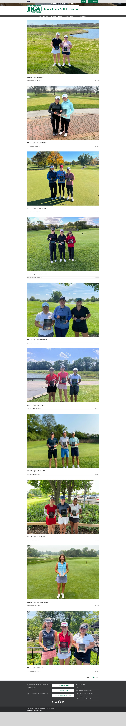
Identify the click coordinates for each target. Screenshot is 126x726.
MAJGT (40, 80)
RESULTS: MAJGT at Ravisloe (35, 667)
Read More (97, 80)
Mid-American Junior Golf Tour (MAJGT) (85, 693)
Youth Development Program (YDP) (84, 690)
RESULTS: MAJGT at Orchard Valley (36, 142)
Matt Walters (30, 80)
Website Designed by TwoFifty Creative (34, 710)
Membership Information (82, 696)
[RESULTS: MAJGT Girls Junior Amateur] (63, 572)
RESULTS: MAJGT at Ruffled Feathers (37, 339)
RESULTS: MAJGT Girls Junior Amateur (37, 602)
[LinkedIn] (63, 702)
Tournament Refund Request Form (84, 698)
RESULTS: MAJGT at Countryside (36, 536)
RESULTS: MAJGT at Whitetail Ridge (37, 274)
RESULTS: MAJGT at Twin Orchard (36, 208)
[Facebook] (53, 702)
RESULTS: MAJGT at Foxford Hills (36, 471)
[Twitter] (56, 702)
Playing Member (80, 687)
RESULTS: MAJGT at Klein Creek (35, 405)
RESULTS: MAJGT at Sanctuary (35, 77)
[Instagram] (59, 702)
